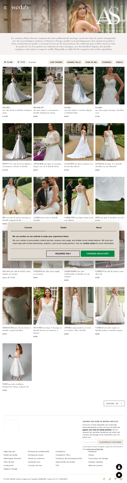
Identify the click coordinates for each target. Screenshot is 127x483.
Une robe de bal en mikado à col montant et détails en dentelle (17, 165)
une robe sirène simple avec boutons (46, 272)
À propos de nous (35, 465)
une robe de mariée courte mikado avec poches (16, 272)
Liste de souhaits (116, 7)
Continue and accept (97, 254)
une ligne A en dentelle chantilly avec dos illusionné (108, 165)
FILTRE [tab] (10, 62)
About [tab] (98, 227)
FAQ (57, 465)
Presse (91, 455)
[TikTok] (110, 478)
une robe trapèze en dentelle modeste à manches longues (109, 329)
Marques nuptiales (96, 462)
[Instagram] (121, 478)
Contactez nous (34, 462)
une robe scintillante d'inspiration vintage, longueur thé (15, 385)
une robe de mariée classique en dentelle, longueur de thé (16, 218)
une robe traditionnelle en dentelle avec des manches (77, 274)
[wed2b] (20, 7)
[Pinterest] (115, 478)
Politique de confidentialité (38, 451)
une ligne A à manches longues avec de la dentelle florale (47, 165)
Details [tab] (64, 227)
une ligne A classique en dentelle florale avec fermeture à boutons (47, 330)
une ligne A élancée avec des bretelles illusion (78, 165)
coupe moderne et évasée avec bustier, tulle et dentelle (77, 329)
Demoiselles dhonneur (12, 458)
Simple (119, 62)
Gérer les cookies (96, 465)
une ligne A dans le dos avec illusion (79, 218)
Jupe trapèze (56, 62)
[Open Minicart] (121, 7)
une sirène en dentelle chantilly (45, 218)
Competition (60, 451)
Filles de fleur (9, 462)
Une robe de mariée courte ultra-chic (109, 272)
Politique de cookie (35, 455)
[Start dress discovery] (119, 467)
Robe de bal (91, 62)
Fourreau (106, 62)
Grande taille (74, 62)
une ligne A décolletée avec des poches (109, 218)
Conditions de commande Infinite (69, 458)
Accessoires (9, 465)
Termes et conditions (36, 458)
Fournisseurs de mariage (98, 458)
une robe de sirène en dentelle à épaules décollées (16, 329)
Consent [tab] (28, 227)
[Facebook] (104, 478)
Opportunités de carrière (65, 462)
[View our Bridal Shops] (110, 7)
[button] (119, 475)
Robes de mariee (10, 455)
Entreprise (92, 451)
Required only (63, 254)
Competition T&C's (63, 455)
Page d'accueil (9, 451)
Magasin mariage (10, 469)
